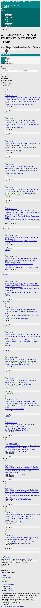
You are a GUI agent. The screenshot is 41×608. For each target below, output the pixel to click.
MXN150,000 (9, 368)
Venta (6, 21)
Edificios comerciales (8, 585)
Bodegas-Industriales (8, 590)
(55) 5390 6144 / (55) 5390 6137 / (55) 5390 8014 (18, 559)
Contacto (7, 26)
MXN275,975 (9, 502)
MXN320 (8, 389)
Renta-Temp (27, 47)
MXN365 (8, 347)
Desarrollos (8, 17)
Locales (4, 583)
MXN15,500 (9, 154)
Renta (6, 19)
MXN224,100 (9, 525)
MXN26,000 (9, 131)
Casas (3, 579)
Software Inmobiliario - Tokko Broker (13, 606)
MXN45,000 (9, 246)
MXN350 (8, 177)
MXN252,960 (9, 477)
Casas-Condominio (8, 588)
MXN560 (8, 297)
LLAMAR (8, 14)
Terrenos (4, 576)
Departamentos (6, 577)
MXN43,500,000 (10, 271)
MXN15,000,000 (10, 225)
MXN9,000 (8, 412)
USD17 (8, 322)
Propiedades (8, 15)
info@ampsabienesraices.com (10, 5)
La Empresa (8, 23)
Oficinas (8, 47)
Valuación (8, 24)
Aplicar (4, 73)
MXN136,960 (9, 454)
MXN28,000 (9, 108)
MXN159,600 (9, 433)
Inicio (2, 47)
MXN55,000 (9, 546)
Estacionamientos (7, 586)
